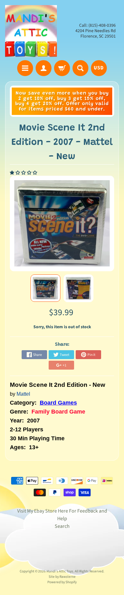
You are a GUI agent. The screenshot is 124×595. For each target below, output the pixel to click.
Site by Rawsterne (62, 576)
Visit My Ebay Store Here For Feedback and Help (62, 514)
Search (62, 526)
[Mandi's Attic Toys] (31, 31)
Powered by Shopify (62, 582)
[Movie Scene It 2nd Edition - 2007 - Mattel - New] (45, 288)
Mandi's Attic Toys (59, 571)
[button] (24, 173)
